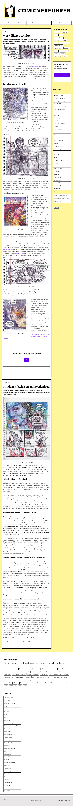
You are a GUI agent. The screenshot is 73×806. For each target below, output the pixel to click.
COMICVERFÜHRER (44, 10)
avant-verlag (64, 32)
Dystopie (6, 671)
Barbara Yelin (44, 682)
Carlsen (65, 40)
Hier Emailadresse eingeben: (60, 68)
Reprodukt (57, 32)
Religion (52, 680)
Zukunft (43, 668)
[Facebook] (5, 799)
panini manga (16, 674)
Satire (61, 35)
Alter (51, 674)
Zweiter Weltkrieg (60, 671)
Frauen (33, 671)
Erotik (26, 668)
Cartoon (66, 677)
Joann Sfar (27, 671)
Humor (56, 35)
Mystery (46, 671)
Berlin (5, 680)
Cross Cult (62, 50)
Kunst (5, 685)
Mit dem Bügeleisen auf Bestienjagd (26, 386)
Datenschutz (68, 800)
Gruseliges (32, 668)
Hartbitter (28, 677)
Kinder (49, 668)
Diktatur (48, 677)
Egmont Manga (19, 677)
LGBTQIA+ (35, 674)
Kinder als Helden (59, 45)
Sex (13, 677)
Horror (20, 668)
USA (68, 50)
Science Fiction (61, 668)
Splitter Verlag (58, 40)
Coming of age (58, 56)
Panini (38, 668)
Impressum (60, 800)
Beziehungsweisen (31, 682)
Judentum (40, 671)
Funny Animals (44, 674)
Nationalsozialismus (43, 680)
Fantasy (65, 56)
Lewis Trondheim (40, 677)
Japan (54, 668)
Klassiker (56, 53)
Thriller (56, 50)
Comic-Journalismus (57, 677)
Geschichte (62, 43)
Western (23, 674)
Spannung (20, 671)
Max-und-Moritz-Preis (61, 680)
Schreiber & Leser (59, 37)
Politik (51, 671)
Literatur (22, 682)
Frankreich (66, 48)
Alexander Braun (58, 674)
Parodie (29, 674)
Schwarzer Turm (8, 682)
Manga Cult (7, 677)
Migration (66, 674)
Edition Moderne (58, 48)
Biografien (13, 671)
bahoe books (61, 682)
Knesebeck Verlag (13, 680)
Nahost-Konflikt (23, 680)
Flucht (25, 685)
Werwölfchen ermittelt (17, 35)
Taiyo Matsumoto (33, 680)
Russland (16, 682)
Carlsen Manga (12, 685)
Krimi (68, 43)
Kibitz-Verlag (53, 682)
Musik (67, 682)
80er (38, 682)
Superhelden (7, 674)
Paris (33, 677)
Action (56, 43)
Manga (62, 53)
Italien (20, 685)
